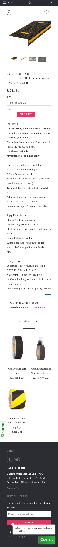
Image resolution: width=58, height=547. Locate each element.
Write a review (39, 307)
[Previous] (9, 13)
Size (9, 97)
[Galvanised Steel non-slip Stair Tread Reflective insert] (29, 35)
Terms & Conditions (17, 496)
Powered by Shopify (16, 536)
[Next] (47, 13)
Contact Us (13, 488)
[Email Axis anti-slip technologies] (17, 459)
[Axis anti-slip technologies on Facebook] (10, 459)
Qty (9, 110)
